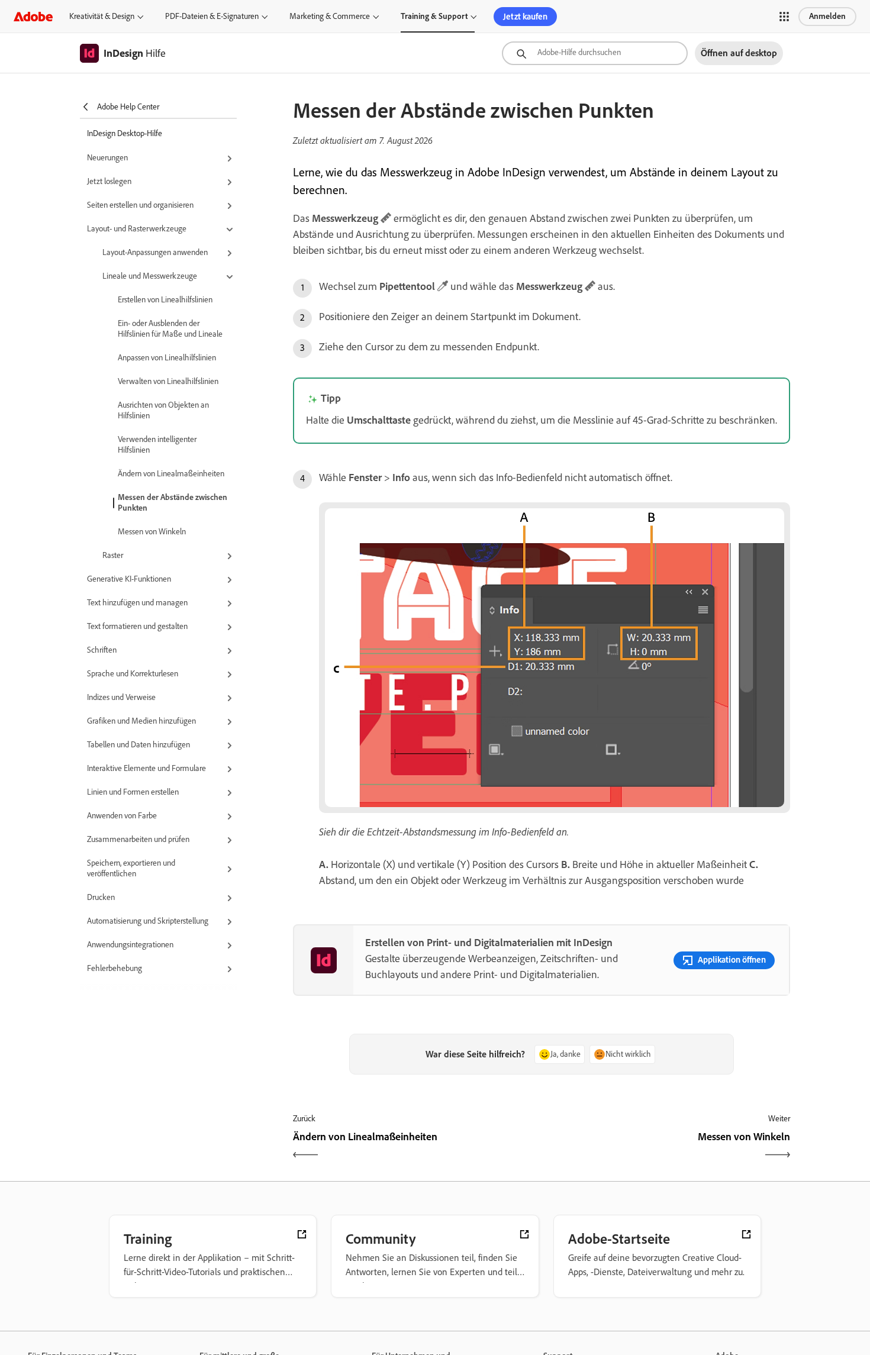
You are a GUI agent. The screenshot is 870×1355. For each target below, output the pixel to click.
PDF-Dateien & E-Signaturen (212, 16)
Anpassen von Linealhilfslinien (167, 358)
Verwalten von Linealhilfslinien (168, 381)
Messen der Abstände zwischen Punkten (172, 502)
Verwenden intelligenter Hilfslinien (157, 444)
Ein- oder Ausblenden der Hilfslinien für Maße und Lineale (170, 328)
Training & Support (434, 16)
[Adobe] (33, 16)
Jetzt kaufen (525, 16)
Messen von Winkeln (152, 532)
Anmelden (827, 16)
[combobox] (595, 53)
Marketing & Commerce (329, 16)
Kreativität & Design (101, 16)
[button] (784, 16)
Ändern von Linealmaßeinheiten (171, 474)
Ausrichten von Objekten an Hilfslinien (163, 410)
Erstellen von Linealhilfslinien (165, 300)
